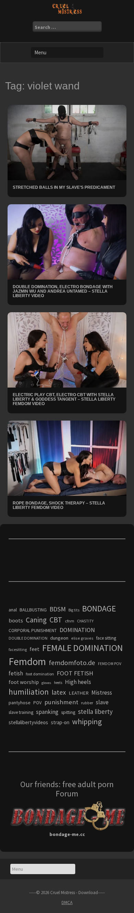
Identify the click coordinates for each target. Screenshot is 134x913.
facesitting (18, 649)
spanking (47, 712)
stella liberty (95, 711)
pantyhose (20, 702)
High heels (78, 682)
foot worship (24, 682)
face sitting (106, 638)
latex (59, 692)
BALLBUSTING (33, 610)
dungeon (59, 638)
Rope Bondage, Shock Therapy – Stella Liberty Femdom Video (59, 505)
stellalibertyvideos (28, 722)
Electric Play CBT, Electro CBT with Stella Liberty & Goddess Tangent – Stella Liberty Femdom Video (64, 399)
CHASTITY (85, 621)
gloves (46, 683)
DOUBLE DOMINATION (28, 638)
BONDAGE (99, 608)
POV (37, 703)
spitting (68, 712)
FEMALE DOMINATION (82, 647)
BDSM (57, 609)
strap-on (60, 722)
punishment (61, 702)
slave (102, 702)
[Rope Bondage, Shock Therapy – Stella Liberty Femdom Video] (67, 457)
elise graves (82, 638)
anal (13, 610)
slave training (21, 712)
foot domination (40, 673)
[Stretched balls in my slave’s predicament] (67, 142)
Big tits (73, 610)
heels (58, 682)
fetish (16, 673)
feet (35, 648)
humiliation (29, 692)
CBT (55, 619)
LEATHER (79, 693)
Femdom (27, 661)
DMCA (67, 902)
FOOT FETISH (75, 673)
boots (16, 620)
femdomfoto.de (72, 663)
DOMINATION (77, 630)
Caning (36, 619)
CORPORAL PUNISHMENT (33, 630)
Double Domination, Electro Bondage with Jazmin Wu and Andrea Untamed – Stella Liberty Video (63, 291)
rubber (87, 702)
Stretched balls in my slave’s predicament (64, 187)
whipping (87, 721)
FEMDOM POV (109, 663)
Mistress (101, 692)
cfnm (69, 620)
